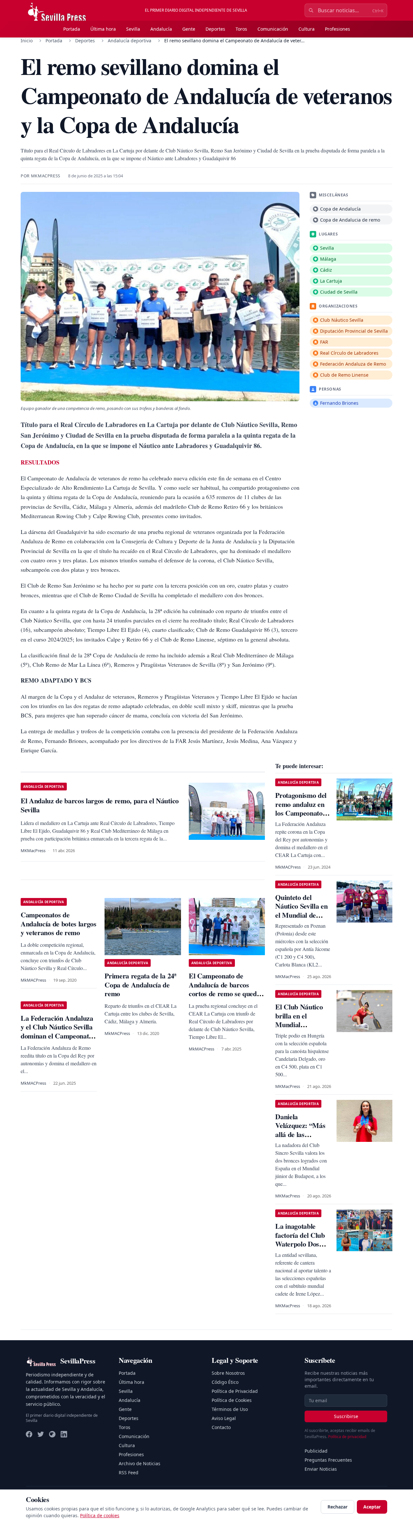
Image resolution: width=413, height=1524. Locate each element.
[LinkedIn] (64, 1434)
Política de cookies (99, 1515)
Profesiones (337, 29)
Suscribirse (346, 1416)
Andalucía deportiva (129, 40)
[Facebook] (29, 1434)
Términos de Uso (230, 1409)
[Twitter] (40, 1434)
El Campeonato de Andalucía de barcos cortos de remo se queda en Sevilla (224, 989)
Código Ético (225, 1382)
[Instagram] (52, 1434)
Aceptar (372, 1507)
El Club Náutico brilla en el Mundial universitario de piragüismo (299, 1024)
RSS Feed (128, 1472)
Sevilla (133, 29)
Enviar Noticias (321, 1469)
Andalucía (161, 29)
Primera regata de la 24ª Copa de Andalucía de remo (140, 984)
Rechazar (337, 1507)
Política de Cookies (232, 1400)
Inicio (27, 40)
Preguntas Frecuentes (328, 1460)
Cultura (306, 29)
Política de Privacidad (235, 1391)
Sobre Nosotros (228, 1373)
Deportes (215, 29)
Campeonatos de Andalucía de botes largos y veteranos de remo (58, 923)
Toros (241, 29)
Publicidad (316, 1451)
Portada (71, 29)
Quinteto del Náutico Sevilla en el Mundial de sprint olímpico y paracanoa (301, 915)
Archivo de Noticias (139, 1463)
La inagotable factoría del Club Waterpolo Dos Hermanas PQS (300, 1239)
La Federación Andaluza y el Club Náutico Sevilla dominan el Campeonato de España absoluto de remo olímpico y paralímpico (57, 1040)
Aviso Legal (224, 1418)
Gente (188, 29)
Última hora (103, 29)
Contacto (221, 1427)
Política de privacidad (347, 1436)
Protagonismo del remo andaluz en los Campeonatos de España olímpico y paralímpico (301, 817)
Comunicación (272, 29)
